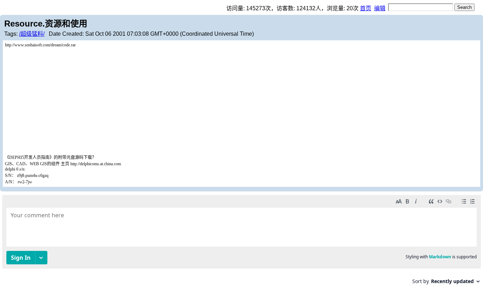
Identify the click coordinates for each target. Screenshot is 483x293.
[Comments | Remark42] (241, 242)
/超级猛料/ (32, 34)
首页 (365, 8)
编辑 (379, 8)
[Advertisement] (241, 100)
